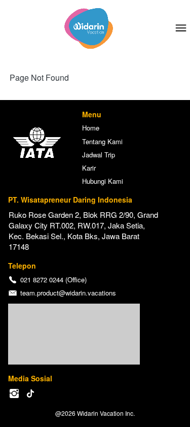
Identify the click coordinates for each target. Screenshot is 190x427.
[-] (14, 393)
